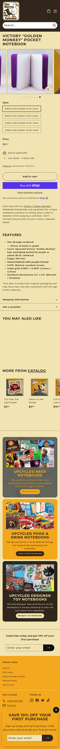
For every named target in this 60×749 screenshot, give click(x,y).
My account (9, 685)
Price (6, 139)
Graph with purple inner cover (22, 123)
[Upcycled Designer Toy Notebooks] (30, 577)
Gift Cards (8, 672)
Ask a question (12, 307)
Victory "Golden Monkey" (37, 206)
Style (6, 102)
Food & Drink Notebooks (30, 553)
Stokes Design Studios (14, 676)
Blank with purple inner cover (21, 108)
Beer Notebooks (30, 491)
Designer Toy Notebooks (30, 615)
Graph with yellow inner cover (21, 130)
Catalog (37, 371)
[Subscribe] (47, 738)
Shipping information (16, 299)
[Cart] (48, 11)
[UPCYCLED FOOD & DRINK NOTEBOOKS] (30, 515)
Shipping (7, 166)
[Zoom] (48, 89)
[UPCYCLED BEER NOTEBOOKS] (30, 453)
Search (6, 668)
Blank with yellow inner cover (21, 116)
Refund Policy (10, 680)
